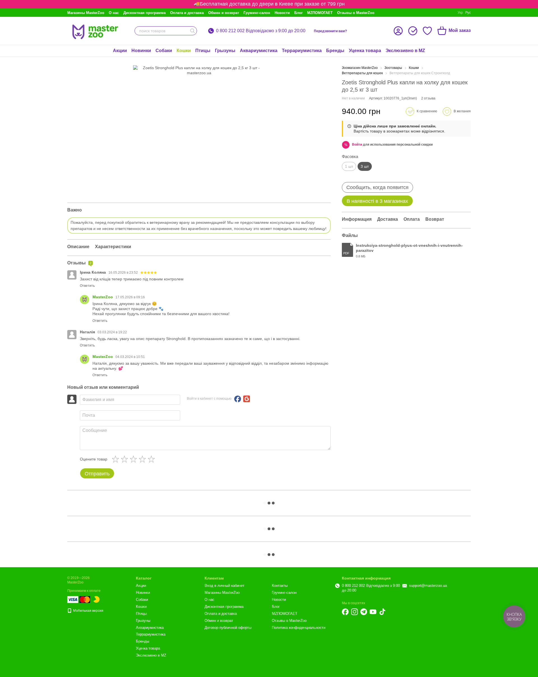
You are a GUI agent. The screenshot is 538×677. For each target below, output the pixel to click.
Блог (298, 13)
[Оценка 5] (152, 459)
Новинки (141, 50)
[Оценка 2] (125, 459)
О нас (114, 13)
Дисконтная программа (144, 13)
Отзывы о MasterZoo (355, 13)
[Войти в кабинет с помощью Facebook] (237, 399)
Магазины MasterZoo (85, 13)
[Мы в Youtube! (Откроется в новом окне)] (373, 611)
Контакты (279, 585)
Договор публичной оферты (228, 627)
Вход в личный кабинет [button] (224, 585)
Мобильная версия (87, 611)
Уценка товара (365, 50)
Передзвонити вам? (330, 31)
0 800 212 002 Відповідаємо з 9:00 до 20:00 (260, 31)
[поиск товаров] (192, 30)
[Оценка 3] (134, 459)
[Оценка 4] (143, 459)
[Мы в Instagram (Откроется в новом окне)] (354, 611)
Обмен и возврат (223, 13)
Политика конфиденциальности (298, 627)
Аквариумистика (258, 50)
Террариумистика (302, 50)
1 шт (349, 166)
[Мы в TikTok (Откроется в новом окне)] (382, 611)
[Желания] (427, 30)
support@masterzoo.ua (428, 585)
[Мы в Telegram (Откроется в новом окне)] (363, 611)
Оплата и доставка (187, 13)
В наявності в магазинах (377, 201)
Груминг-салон (257, 13)
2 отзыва (428, 98)
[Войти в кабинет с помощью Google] (246, 399)
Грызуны (225, 50)
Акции (120, 50)
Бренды (335, 50)
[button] (357, 144)
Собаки (164, 50)
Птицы (202, 50)
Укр (460, 12)
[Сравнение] (412, 30)
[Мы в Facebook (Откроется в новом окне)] (345, 611)
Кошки (184, 50)
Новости (282, 13)
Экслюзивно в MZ (405, 50)
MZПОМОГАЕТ (320, 13)
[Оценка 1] (116, 459)
